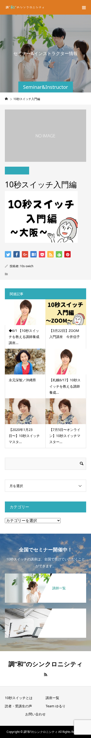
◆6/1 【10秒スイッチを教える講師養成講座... (24, 336)
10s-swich (26, 266)
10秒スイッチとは (19, 697)
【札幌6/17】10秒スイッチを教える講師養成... (65, 386)
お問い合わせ (35, 714)
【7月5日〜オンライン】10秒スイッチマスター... (64, 435)
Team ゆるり (56, 706)
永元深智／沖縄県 (22, 380)
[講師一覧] (45, 576)
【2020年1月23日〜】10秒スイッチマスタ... (24, 435)
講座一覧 (52, 697)
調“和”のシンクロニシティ (45, 664)
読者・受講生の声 (18, 706)
